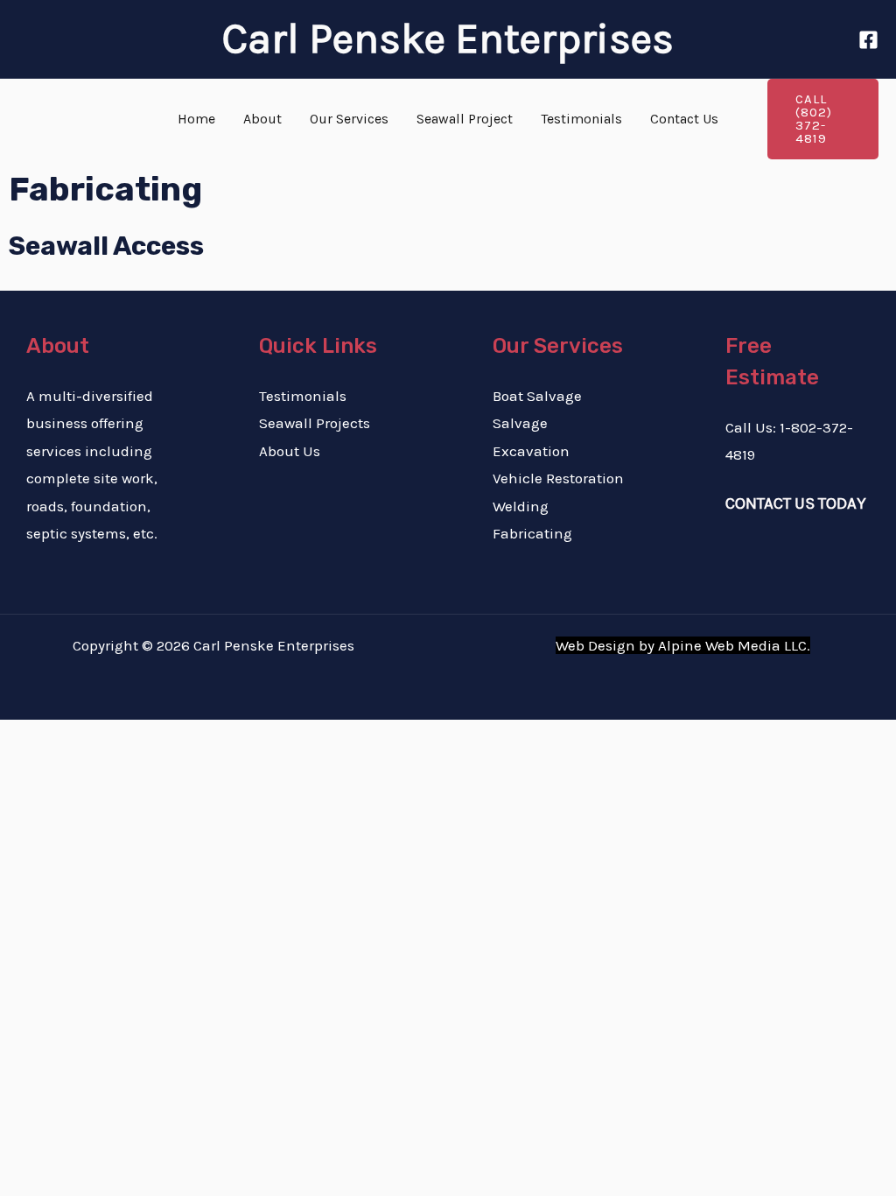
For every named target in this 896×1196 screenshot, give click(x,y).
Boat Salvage (537, 396)
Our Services (349, 118)
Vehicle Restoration (558, 478)
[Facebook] (868, 40)
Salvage (520, 423)
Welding (521, 506)
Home (196, 118)
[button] (822, 119)
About (262, 118)
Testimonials (581, 118)
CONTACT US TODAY (795, 503)
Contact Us (684, 118)
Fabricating (532, 533)
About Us (289, 451)
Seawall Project (464, 118)
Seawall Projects (314, 423)
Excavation (531, 451)
